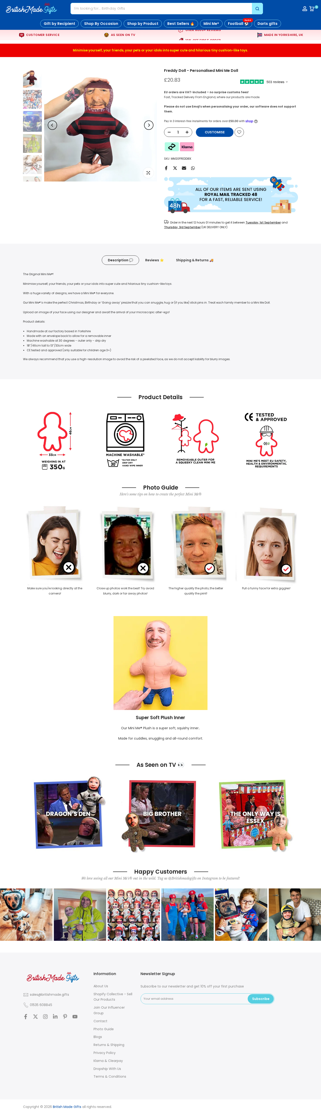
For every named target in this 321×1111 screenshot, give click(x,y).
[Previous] (52, 125)
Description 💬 (120, 260)
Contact (100, 1021)
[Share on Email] (184, 168)
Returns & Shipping (109, 1044)
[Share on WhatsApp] (193, 168)
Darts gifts (268, 23)
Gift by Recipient (59, 23)
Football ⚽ (239, 23)
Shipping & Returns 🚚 (194, 260)
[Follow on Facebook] (25, 1017)
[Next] (148, 125)
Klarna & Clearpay (108, 1060)
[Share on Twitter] (175, 168)
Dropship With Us (107, 1068)
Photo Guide (104, 1029)
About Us (101, 986)
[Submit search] (257, 8)
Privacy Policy (105, 1052)
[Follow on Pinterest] (65, 1017)
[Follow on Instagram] (45, 1017)
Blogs (98, 1036)
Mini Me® (211, 23)
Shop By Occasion (101, 23)
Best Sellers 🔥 (181, 23)
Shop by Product (142, 23)
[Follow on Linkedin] (55, 1017)
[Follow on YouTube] (75, 1017)
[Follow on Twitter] (35, 1017)
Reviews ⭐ (154, 260)
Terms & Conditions (110, 1076)
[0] (311, 8)
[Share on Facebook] (166, 168)
